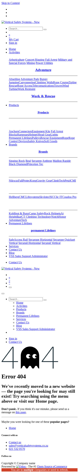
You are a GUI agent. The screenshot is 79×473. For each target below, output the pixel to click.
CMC (22, 196)
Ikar (19, 216)
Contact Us (15, 262)
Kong (33, 180)
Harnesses (23, 134)
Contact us (15, 442)
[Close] (2, 293)
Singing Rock (17, 160)
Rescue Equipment (51, 137)
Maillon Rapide (62, 160)
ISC (51, 196)
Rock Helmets (52, 213)
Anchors (14, 131)
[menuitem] (12, 49)
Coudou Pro (69, 196)
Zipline (72, 82)
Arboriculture (16, 59)
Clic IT (58, 196)
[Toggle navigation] (10, 287)
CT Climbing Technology (36, 216)
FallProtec (24, 180)
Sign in (13, 42)
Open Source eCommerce (52, 466)
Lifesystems (32, 196)
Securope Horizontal (40, 239)
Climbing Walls (44, 82)
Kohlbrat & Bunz (19, 213)
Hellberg (14, 196)
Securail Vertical (51, 242)
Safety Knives (36, 141)
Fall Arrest (51, 59)
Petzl (67, 180)
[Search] (45, 29)
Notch (54, 216)
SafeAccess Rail (18, 239)
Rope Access (24, 85)
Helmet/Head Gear (40, 134)
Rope (65, 137)
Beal (28, 160)
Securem (37, 160)
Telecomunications (43, 85)
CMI (73, 180)
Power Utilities (44, 63)
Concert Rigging (34, 59)
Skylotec (44, 196)
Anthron (47, 160)
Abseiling (14, 79)
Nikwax (13, 180)
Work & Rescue (43, 96)
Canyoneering (27, 82)
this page (21, 412)
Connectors (25, 131)
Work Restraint (26, 89)
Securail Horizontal (29, 242)
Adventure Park (30, 79)
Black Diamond (18, 164)
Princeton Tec (35, 164)
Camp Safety (36, 213)
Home (12, 428)
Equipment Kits (41, 131)
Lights (54, 134)
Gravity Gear (44, 180)
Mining (30, 63)
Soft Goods (50, 141)
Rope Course (60, 82)
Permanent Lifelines (20, 137)
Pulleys (36, 137)
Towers (58, 85)
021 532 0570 (17, 448)
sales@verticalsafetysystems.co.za (28, 445)
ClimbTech (58, 180)
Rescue (13, 85)
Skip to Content (10, 3)
